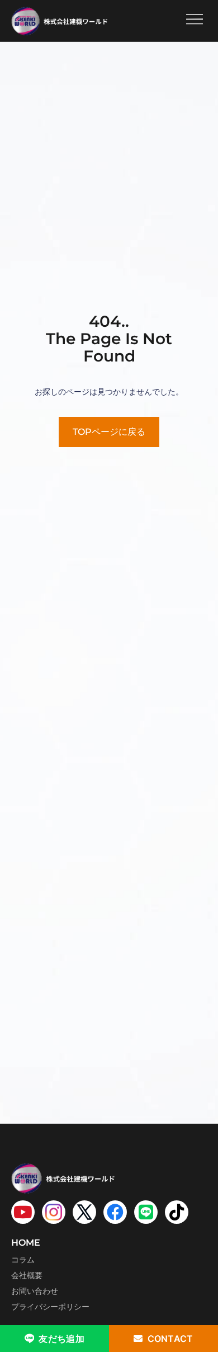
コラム (23, 1260)
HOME (25, 1242)
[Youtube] (23, 1212)
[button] (194, 20)
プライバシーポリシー (50, 1307)
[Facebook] (115, 1212)
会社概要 (26, 1275)
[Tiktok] (176, 1212)
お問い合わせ (34, 1291)
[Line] (146, 1212)
